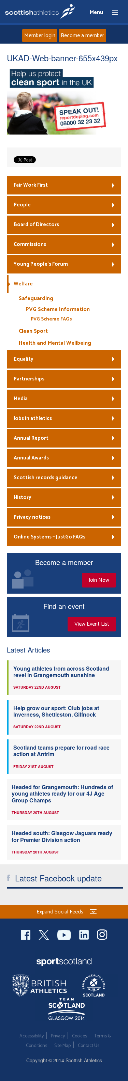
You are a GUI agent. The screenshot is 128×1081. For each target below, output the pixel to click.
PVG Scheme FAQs (51, 319)
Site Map (62, 1046)
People (22, 205)
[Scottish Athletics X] (45, 934)
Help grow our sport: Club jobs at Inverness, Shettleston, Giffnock (56, 711)
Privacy (58, 1036)
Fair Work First (31, 185)
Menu (112, 12)
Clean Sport (33, 331)
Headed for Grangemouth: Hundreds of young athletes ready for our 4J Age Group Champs (62, 793)
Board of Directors (36, 224)
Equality (23, 359)
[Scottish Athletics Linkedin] (84, 934)
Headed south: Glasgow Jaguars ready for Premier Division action (62, 836)
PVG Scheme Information (58, 309)
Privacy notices (32, 517)
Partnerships (29, 379)
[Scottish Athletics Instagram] (102, 934)
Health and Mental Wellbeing (55, 343)
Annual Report (31, 438)
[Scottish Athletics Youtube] (64, 934)
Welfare (23, 284)
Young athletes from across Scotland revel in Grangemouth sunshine (61, 671)
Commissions (30, 244)
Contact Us (88, 1046)
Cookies (79, 1036)
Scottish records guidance (45, 477)
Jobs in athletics (33, 418)
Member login (39, 35)
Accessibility (31, 1036)
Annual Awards (31, 458)
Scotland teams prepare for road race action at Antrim (61, 750)
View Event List (91, 624)
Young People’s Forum (41, 264)
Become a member (82, 35)
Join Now (99, 580)
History (22, 497)
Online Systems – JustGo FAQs (49, 537)
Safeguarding (36, 298)
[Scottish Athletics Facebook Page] (26, 934)
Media (21, 398)
